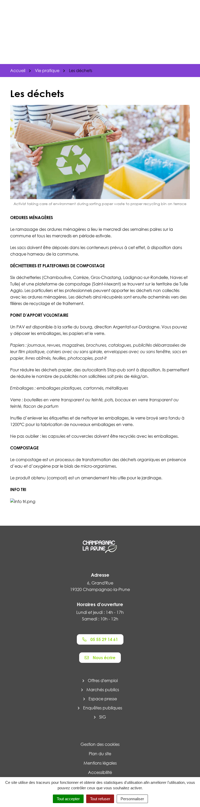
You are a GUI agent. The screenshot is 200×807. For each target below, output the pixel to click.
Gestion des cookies (100, 744)
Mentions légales (100, 763)
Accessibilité (100, 772)
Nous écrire (104, 657)
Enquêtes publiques (102, 707)
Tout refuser (100, 799)
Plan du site (100, 753)
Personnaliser (132, 799)
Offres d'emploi (103, 680)
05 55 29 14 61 (104, 639)
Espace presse (103, 698)
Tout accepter (68, 799)
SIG (102, 717)
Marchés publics (102, 689)
